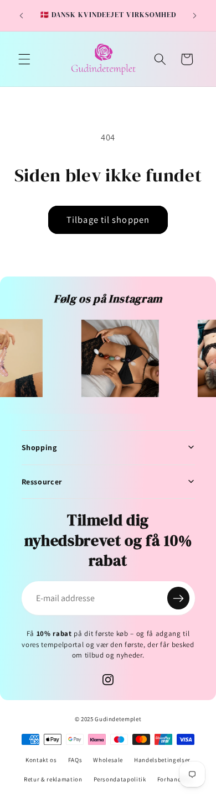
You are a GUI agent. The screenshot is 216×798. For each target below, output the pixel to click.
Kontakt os (41, 760)
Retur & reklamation (53, 779)
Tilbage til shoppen (108, 219)
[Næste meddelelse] (195, 15)
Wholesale (108, 760)
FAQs (75, 760)
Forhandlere (174, 779)
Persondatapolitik (120, 779)
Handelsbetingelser (162, 760)
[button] (24, 59)
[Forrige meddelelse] (21, 15)
